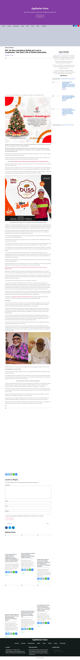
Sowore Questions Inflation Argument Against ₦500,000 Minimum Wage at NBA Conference (28, 555)
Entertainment (16, 26)
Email (6, 505)
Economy (9, 26)
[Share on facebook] (6, 527)
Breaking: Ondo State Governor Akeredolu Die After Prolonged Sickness (31, 161)
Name (7, 500)
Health (22, 26)
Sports (38, 26)
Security (3, 26)
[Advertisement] (40, 37)
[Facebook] (74, 26)
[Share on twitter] (9, 527)
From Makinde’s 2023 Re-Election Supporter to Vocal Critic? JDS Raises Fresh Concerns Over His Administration (43, 608)
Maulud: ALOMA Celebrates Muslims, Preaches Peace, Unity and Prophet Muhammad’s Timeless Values (12, 617)
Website (7, 510)
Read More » (7, 575)
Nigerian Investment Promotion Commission (22, 296)
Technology (44, 26)
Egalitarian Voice (40, 640)
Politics (32, 26)
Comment (7, 485)
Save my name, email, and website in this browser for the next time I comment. (25, 515)
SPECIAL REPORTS (9, 47)
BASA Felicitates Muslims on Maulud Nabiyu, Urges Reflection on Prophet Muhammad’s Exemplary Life (27, 614)
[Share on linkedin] (13, 527)
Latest (27, 26)
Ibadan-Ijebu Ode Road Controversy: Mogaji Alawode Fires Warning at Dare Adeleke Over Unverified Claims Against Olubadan (43, 563)
